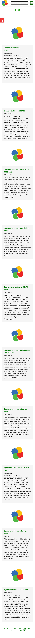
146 (29, 628)
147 (12, 630)
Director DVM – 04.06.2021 (14, 111)
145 (24, 628)
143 (15, 628)
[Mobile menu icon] (31, 3)
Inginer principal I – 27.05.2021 (16, 590)
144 (20, 628)
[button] (2, 20)
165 (20, 630)
